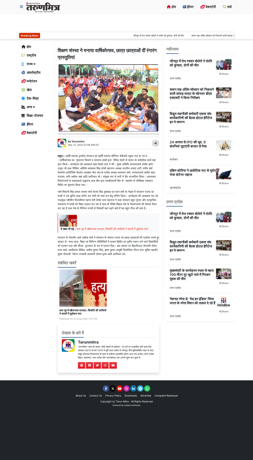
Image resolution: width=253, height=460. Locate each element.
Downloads (131, 395)
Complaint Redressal (166, 395)
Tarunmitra (88, 342)
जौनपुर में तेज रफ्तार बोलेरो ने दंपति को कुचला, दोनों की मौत (148, 35)
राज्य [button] (29, 64)
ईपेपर (190, 7)
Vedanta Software (132, 405)
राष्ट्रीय (31, 55)
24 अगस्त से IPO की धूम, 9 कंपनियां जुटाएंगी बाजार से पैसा (188, 144)
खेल (29, 90)
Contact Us (95, 395)
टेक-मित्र (32, 98)
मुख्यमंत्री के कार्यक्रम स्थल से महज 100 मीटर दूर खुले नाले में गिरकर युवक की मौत (192, 274)
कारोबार (174, 159)
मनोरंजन (31, 81)
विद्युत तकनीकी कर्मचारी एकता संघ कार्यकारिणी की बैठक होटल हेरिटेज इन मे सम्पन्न (191, 118)
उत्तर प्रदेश (175, 78)
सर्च (228, 7)
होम (173, 7)
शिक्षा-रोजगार (34, 116)
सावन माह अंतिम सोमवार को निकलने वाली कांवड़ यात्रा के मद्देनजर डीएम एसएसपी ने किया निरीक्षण (192, 93)
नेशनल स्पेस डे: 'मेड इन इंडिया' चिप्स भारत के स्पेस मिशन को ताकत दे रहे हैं (192, 301)
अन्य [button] (29, 107)
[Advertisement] (80, 22)
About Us (81, 395)
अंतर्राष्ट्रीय (33, 73)
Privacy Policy (113, 395)
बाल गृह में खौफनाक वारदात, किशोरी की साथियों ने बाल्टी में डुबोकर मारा (112, 229)
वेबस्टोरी (210, 7)
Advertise (145, 395)
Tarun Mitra (122, 401)
